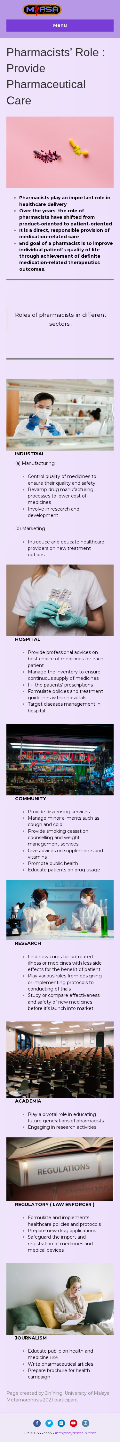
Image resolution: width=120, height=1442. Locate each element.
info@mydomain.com (75, 1433)
